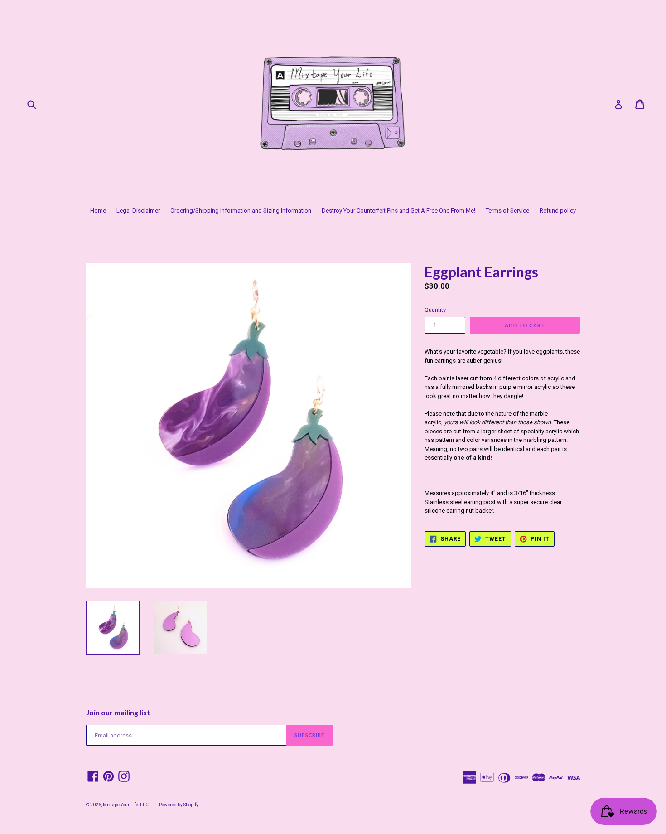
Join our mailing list (118, 712)
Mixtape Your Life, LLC (126, 804)
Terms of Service (507, 210)
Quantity (435, 309)
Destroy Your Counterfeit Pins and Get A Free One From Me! (398, 210)
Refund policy (558, 210)
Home (98, 210)
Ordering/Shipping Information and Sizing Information (240, 210)
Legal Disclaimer (138, 210)
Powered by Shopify (178, 804)
